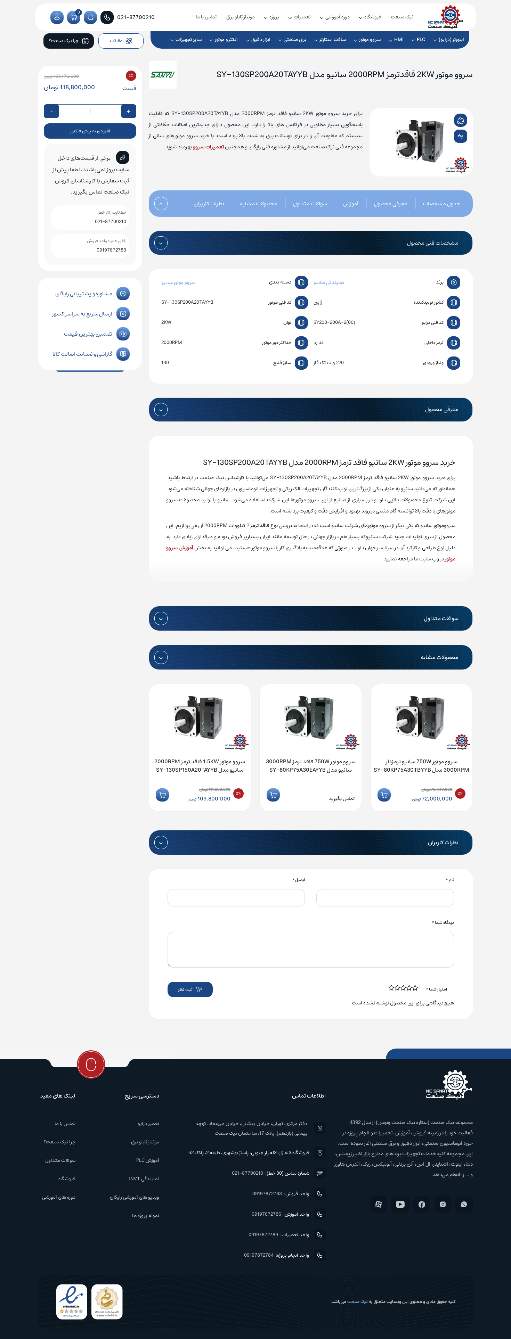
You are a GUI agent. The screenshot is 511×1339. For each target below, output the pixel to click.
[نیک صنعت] (445, 17)
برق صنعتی (295, 39)
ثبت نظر (185, 990)
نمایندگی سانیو (329, 282)
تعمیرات (302, 17)
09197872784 (259, 1255)
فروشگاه (372, 17)
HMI (399, 39)
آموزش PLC (147, 1160)
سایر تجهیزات (189, 39)
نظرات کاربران (209, 203)
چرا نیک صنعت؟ (59, 1142)
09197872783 (111, 250)
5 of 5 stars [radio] (392, 988)
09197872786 (266, 1214)
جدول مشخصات (441, 203)
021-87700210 (110, 221)
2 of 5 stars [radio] (409, 988)
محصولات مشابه (258, 203)
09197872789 (263, 1235)
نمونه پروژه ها (145, 1215)
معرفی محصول (390, 203)
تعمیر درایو (148, 1123)
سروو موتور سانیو (178, 282)
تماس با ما (206, 17)
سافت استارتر (332, 39)
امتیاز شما (436, 989)
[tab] (433, 203)
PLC (421, 39)
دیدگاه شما (443, 922)
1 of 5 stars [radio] (415, 988)
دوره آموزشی (337, 17)
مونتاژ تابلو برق (240, 17)
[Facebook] (421, 1204)
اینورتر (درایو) (451, 39)
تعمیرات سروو (208, 146)
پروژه (274, 17)
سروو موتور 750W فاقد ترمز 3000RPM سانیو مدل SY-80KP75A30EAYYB (311, 765)
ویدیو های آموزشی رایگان (134, 1197)
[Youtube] (400, 1204)
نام (450, 880)
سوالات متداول (310, 203)
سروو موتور (370, 39)
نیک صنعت (402, 17)
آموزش (350, 203)
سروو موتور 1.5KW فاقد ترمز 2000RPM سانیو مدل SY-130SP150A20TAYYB (199, 765)
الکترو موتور (226, 39)
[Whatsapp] (464, 1204)
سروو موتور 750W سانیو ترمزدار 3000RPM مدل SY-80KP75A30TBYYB (421, 765)
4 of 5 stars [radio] (397, 988)
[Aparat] (378, 1204)
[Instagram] (443, 1204)
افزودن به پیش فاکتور (90, 131)
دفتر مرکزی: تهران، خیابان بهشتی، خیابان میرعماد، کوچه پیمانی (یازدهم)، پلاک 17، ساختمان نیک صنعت (251, 1128)
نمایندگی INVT (144, 1179)
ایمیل (298, 880)
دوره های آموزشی (58, 1197)
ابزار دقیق (260, 39)
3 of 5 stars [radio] (403, 988)
